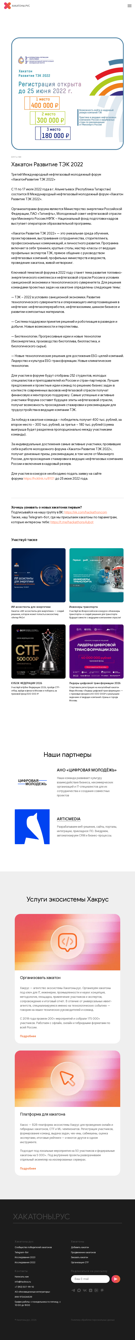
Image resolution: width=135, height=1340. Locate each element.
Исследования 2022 (25, 1262)
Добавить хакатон (80, 1247)
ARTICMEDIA (69, 819)
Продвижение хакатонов (83, 1252)
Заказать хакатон (79, 1257)
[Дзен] (90, 1290)
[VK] (85, 1290)
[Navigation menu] (129, 6)
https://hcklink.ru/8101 (39, 479)
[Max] (79, 1290)
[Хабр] (102, 1290)
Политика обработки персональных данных (93, 1320)
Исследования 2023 (25, 1257)
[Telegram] (73, 1290)
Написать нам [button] (22, 1276)
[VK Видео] (96, 1290)
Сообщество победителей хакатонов (33, 1247)
